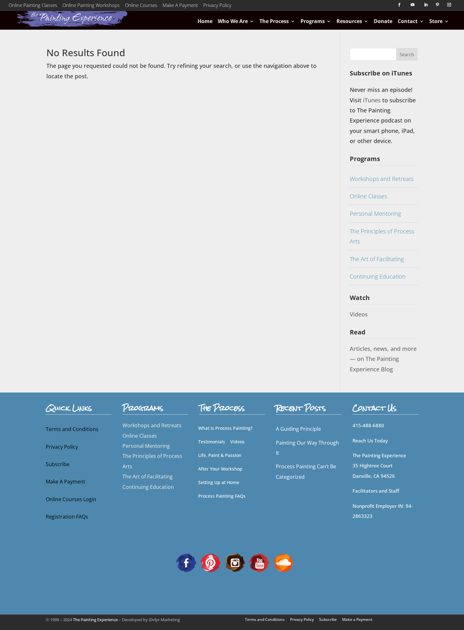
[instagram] (234, 562)
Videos (359, 314)
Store (436, 21)
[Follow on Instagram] (449, 5)
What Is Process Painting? (225, 428)
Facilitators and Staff (376, 491)
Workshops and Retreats (381, 179)
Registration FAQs (67, 516)
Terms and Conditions (72, 429)
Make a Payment (357, 619)
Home (205, 21)
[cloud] (283, 562)
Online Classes (368, 196)
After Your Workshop (220, 469)
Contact (408, 21)
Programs (312, 21)
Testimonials (211, 442)
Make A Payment (180, 6)
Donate (383, 21)
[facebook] (186, 562)
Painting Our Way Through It (307, 447)
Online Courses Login (71, 499)
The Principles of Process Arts (382, 236)
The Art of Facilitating (377, 259)
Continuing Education (378, 276)
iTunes (372, 100)
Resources (349, 21)
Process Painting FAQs (222, 496)
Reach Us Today (370, 440)
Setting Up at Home (218, 482)
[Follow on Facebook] (399, 5)
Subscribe (57, 464)
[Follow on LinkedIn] (425, 5)
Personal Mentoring (375, 213)
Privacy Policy (217, 6)
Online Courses (141, 6)
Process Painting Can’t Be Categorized (306, 471)
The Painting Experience (95, 619)
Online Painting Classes (33, 6)
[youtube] (259, 562)
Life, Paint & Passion (219, 455)
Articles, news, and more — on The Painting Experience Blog (383, 359)
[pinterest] (210, 562)
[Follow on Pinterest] (437, 5)
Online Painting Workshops (91, 6)
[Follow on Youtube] (412, 5)
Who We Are (233, 21)
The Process (274, 21)
